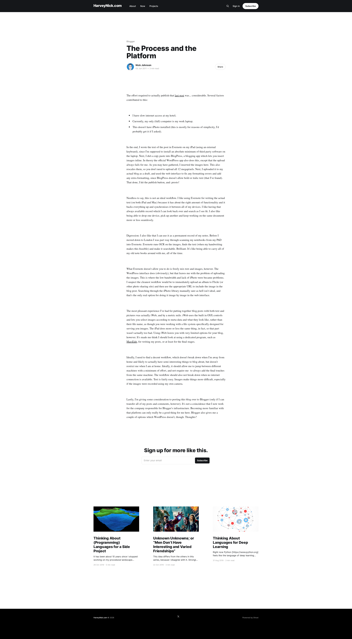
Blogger (131, 41)
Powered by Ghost (250, 617)
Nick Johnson (143, 65)
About (132, 6)
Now (142, 6)
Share (220, 67)
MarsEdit (132, 341)
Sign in (236, 6)
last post (179, 95)
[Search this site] (228, 6)
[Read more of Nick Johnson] (130, 67)
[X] (178, 616)
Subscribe (250, 6)
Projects (153, 6)
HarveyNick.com (108, 5)
